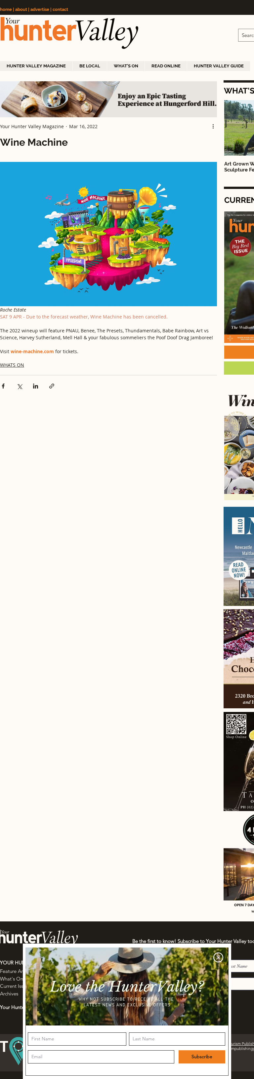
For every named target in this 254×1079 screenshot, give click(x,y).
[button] (218, 957)
